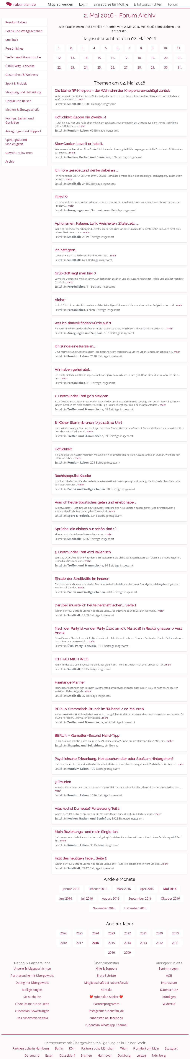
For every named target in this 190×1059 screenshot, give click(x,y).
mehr (81, 99)
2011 (175, 943)
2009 (127, 952)
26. (113, 67)
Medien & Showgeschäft (22, 110)
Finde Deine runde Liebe (32, 1004)
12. (59, 58)
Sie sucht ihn (32, 997)
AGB (169, 976)
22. (59, 67)
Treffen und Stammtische (23, 57)
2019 (175, 933)
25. (99, 67)
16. (113, 58)
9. (153, 48)
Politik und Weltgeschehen (23, 31)
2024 (95, 933)
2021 (143, 933)
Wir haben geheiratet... (73, 369)
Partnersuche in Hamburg (30, 1048)
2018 (63, 943)
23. (73, 67)
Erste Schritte (106, 976)
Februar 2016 (98, 889)
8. (141, 48)
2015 (111, 943)
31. (180, 67)
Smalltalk (11, 40)
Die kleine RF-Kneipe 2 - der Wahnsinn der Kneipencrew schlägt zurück (112, 90)
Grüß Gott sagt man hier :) (75, 273)
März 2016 (124, 889)
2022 (127, 933)
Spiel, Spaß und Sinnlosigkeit (16, 142)
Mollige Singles (32, 990)
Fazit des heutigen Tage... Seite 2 (81, 858)
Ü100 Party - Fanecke (20, 66)
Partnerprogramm (106, 1004)
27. (126, 67)
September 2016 (140, 898)
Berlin (59, 1048)
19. (153, 58)
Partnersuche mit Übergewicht (32, 976)
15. (99, 58)
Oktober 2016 (170, 898)
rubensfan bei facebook (106, 1018)
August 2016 (110, 898)
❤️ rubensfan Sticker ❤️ (106, 997)
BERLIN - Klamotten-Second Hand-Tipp (87, 735)
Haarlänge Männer (70, 682)
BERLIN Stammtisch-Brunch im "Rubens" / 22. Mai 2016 (99, 709)
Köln (72, 1048)
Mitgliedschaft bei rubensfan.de (106, 983)
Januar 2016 (71, 889)
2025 (79, 933)
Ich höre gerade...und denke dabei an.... (86, 170)
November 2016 (104, 908)
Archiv (9, 161)
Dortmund (31, 1055)
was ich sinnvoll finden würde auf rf (83, 323)
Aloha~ (60, 300)
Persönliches (14, 48)
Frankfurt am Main (146, 1048)
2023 (111, 933)
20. (166, 58)
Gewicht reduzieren (19, 153)
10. (165, 48)
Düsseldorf (67, 1055)
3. (83, 48)
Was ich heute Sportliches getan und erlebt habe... (95, 502)
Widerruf (169, 1004)
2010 (111, 952)
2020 (159, 933)
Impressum (169, 983)
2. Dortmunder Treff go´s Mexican (81, 396)
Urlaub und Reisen (18, 101)
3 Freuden (63, 782)
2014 (127, 943)
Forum (173, 4)
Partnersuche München (97, 1048)
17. (126, 58)
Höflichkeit (63, 449)
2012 (159, 943)
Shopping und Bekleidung (23, 92)
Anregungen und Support (23, 131)
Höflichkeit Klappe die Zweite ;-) (80, 117)
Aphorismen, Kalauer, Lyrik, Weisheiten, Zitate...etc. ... (97, 223)
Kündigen (169, 997)
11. (179, 48)
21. (180, 58)
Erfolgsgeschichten (148, 4)
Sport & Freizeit (16, 83)
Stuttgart (171, 1048)
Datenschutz (169, 990)
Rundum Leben (16, 22)
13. (73, 58)
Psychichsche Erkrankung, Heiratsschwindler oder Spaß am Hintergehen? (114, 759)
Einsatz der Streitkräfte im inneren (82, 579)
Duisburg (124, 1055)
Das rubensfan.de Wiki (32, 1018)
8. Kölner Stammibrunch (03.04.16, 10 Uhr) (88, 422)
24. (86, 67)
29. (153, 67)
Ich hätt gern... (66, 250)
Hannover (105, 1055)
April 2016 (147, 889)
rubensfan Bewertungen (32, 1011)
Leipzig (141, 1055)
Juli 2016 (87, 898)
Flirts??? (61, 197)
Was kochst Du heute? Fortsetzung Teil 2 (87, 808)
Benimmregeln (169, 968)
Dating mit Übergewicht (32, 983)
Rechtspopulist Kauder (73, 476)
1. (59, 48)
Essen (49, 1055)
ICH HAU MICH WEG (71, 659)
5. (106, 48)
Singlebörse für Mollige (111, 4)
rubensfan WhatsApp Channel (106, 1025)
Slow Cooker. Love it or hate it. (79, 144)
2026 (63, 933)
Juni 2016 (65, 898)
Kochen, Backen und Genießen (19, 120)
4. (94, 48)
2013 (143, 943)
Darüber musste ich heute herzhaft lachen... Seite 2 (95, 605)
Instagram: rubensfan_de (106, 1011)
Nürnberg (159, 1055)
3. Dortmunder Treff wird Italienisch (83, 552)
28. (139, 67)
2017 (79, 943)
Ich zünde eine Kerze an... (75, 346)
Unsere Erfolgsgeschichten (32, 968)
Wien (123, 1048)
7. (129, 48)
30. (166, 67)
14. (86, 58)
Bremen (86, 1055)
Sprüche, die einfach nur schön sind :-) (85, 529)
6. (118, 48)
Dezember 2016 (135, 908)
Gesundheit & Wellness (21, 75)
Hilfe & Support (106, 968)
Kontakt (106, 990)
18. (139, 58)
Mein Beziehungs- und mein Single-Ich (86, 832)
